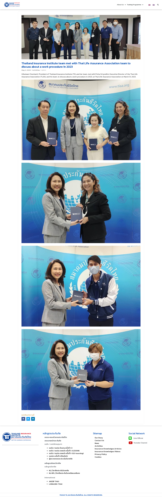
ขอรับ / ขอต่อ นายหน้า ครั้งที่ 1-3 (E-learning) (66, 453)
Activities (36, 70)
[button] (158, 4)
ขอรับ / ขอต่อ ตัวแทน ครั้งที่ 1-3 (60, 448)
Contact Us (99, 440)
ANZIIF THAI (54, 481)
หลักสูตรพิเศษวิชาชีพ (53, 463)
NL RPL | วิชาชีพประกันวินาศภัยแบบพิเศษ (64, 473)
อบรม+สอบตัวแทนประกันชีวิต (56, 437)
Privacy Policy (101, 454)
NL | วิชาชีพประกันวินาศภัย (59, 470)
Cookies (98, 457)
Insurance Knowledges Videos (107, 451)
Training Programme (134, 5)
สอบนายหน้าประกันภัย (53, 440)
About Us (120, 5)
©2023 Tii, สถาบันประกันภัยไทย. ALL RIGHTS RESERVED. (81, 495)
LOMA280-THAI (55, 484)
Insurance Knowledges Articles (108, 448)
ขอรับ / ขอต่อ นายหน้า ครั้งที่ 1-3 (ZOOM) (64, 450)
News (97, 443)
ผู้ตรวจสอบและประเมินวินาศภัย (60, 458)
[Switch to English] (149, 4)
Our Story (99, 437)
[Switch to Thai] (154, 4)
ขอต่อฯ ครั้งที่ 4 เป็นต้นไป (58, 456)
